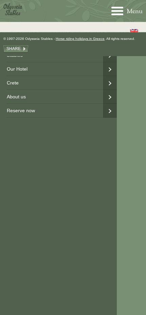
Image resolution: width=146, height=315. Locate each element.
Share (13, 48)
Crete (13, 83)
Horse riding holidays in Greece (80, 39)
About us (16, 96)
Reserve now (21, 110)
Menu (135, 11)
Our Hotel (17, 69)
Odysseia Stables (12, 9)
